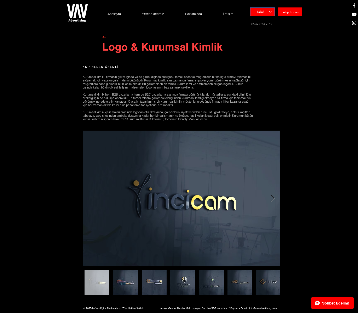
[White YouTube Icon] (354, 14)
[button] (290, 11)
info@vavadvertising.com (263, 308)
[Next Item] (272, 198)
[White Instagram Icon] (354, 23)
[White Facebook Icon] (354, 5)
